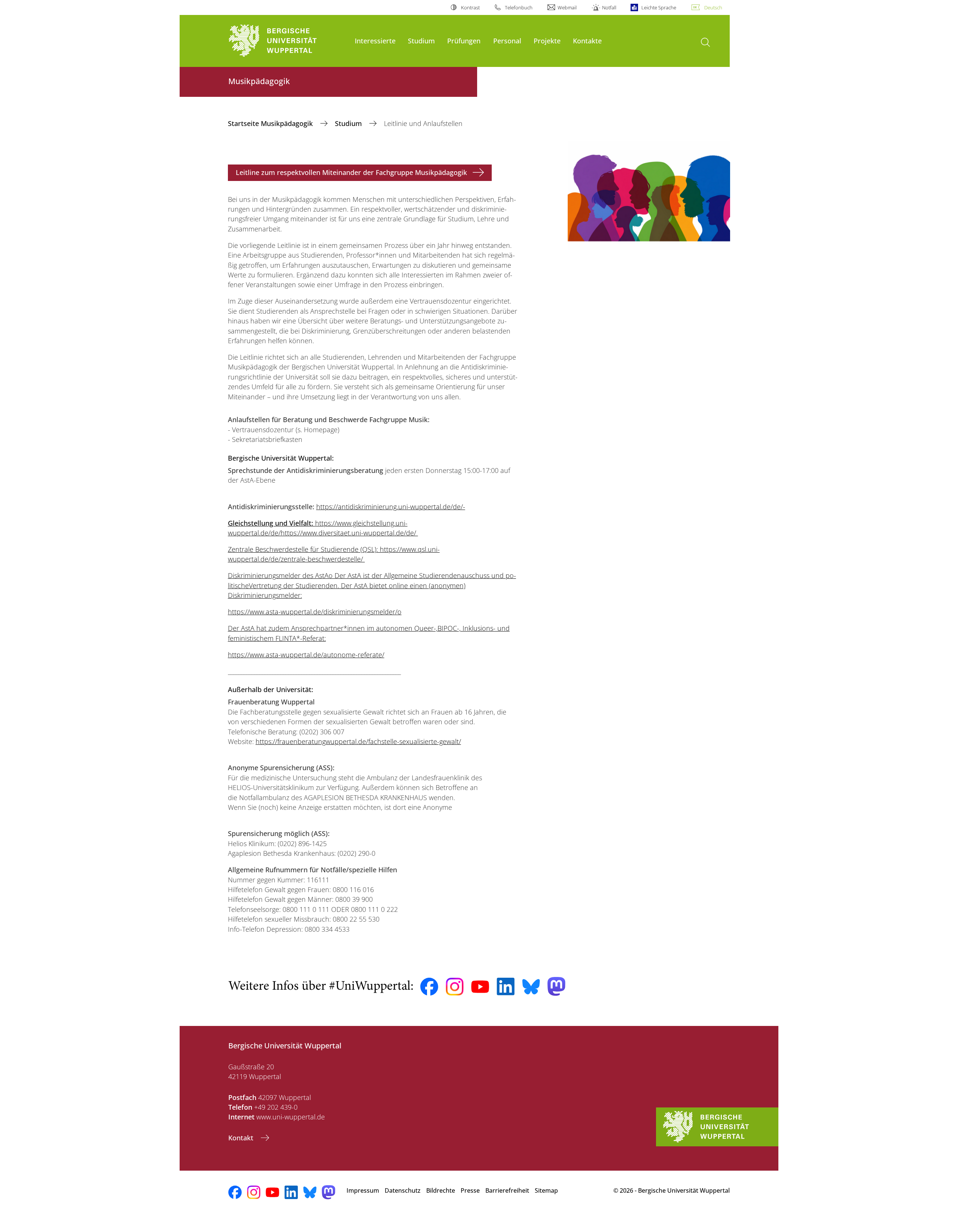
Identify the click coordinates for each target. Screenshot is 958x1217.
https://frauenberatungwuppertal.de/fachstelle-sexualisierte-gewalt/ (358, 741)
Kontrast (470, 7)
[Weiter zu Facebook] (429, 987)
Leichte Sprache (658, 7)
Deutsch (713, 7)
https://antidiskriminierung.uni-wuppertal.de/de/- (390, 506)
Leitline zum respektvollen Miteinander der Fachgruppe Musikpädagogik (351, 172)
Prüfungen (463, 40)
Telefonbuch (519, 7)
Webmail (567, 7)
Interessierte (375, 40)
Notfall (609, 7)
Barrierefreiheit (507, 1190)
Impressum (363, 1190)
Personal (507, 40)
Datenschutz (403, 1190)
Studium (421, 40)
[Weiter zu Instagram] (455, 987)
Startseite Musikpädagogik (271, 123)
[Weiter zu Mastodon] (556, 986)
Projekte (547, 40)
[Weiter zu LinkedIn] (506, 986)
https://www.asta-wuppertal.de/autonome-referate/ (306, 654)
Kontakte (587, 40)
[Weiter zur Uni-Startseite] (287, 41)
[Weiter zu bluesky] (531, 987)
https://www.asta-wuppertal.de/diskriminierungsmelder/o (315, 611)
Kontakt (241, 1137)
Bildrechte (440, 1190)
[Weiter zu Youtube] (480, 986)
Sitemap (546, 1190)
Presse (470, 1190)
